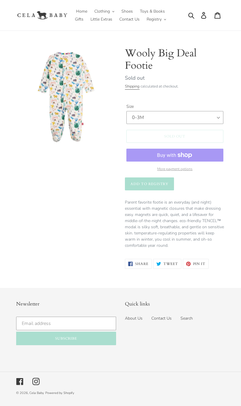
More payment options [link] (175, 169)
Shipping (132, 86)
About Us (134, 318)
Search (186, 318)
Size (130, 106)
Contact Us (161, 318)
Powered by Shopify (59, 393)
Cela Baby (36, 393)
